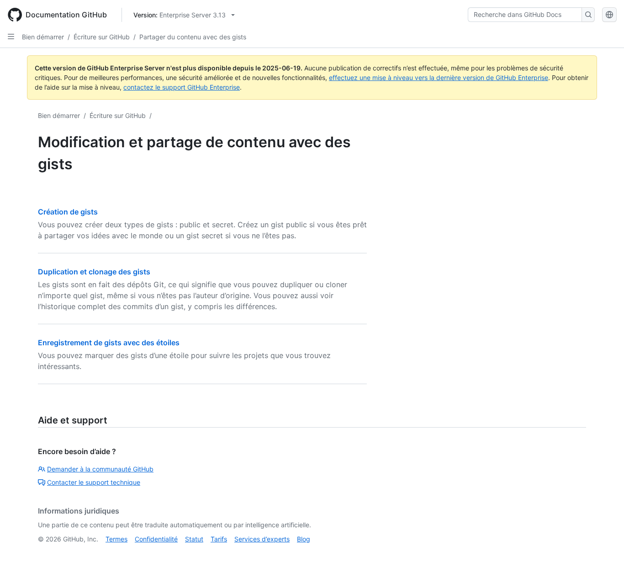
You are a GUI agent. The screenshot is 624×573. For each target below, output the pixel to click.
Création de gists (68, 211)
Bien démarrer (43, 37)
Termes (116, 539)
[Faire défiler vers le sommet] (604, 553)
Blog (303, 539)
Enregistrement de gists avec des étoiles (109, 342)
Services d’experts (262, 539)
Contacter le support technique (93, 482)
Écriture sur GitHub (102, 37)
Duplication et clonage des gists (94, 271)
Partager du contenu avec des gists (192, 37)
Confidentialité (156, 539)
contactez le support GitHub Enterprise (181, 87)
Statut (194, 539)
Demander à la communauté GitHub (100, 469)
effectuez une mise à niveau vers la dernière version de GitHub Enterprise (438, 77)
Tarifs (219, 539)
